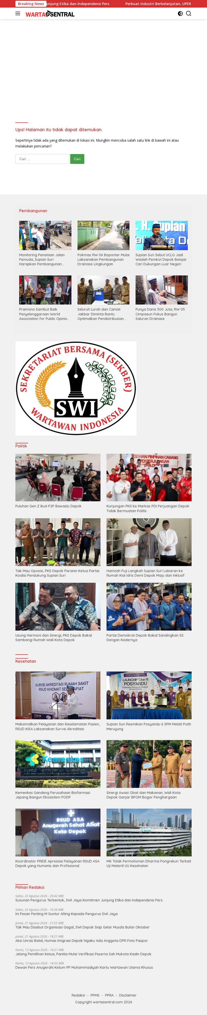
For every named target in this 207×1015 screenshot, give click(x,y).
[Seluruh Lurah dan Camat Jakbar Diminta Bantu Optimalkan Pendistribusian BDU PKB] (103, 290)
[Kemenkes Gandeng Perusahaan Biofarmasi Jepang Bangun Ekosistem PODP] (57, 764)
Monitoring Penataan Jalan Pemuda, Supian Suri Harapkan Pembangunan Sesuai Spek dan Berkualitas (43, 260)
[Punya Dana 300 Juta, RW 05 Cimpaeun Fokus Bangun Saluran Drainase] (162, 290)
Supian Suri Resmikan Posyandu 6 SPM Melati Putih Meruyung (149, 726)
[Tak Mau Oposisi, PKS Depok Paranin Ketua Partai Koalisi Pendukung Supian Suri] (57, 542)
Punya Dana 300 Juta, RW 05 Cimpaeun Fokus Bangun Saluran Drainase (160, 314)
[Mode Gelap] (180, 13)
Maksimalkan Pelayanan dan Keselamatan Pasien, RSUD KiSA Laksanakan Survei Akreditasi (57, 726)
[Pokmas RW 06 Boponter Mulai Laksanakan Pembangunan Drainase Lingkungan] (103, 235)
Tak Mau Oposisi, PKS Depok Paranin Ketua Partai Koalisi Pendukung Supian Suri (57, 573)
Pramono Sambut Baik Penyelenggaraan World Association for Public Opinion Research (44, 314)
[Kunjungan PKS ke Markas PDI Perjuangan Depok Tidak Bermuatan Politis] (149, 478)
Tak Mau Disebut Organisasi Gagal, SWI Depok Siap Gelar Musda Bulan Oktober (82, 927)
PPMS (95, 995)
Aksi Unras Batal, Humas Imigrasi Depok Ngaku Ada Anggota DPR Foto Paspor (81, 940)
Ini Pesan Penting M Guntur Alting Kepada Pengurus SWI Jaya (66, 914)
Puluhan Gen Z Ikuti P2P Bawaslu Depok (48, 506)
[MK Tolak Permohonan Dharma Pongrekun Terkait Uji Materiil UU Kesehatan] (149, 833)
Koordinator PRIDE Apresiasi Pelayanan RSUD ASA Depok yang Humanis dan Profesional (57, 863)
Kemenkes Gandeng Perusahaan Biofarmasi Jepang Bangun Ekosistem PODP (52, 795)
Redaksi (78, 995)
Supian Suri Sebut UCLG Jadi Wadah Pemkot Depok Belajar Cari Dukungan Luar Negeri (161, 259)
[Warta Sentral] (49, 13)
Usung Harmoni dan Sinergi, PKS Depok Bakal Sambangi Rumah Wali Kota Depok (53, 637)
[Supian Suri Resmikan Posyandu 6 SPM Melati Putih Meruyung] (149, 696)
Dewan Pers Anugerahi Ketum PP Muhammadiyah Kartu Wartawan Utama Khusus (84, 967)
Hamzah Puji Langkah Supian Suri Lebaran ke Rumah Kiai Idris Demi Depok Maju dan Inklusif (146, 573)
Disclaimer (128, 995)
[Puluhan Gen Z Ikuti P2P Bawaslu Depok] (57, 478)
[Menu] (18, 13)
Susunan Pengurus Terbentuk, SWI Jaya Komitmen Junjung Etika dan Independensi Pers (89, 900)
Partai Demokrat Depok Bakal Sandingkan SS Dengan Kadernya (145, 637)
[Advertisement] (103, 62)
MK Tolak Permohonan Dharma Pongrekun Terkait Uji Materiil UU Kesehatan (149, 863)
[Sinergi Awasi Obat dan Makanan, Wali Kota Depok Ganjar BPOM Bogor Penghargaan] (149, 764)
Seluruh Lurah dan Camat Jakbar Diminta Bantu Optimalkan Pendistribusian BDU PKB (100, 314)
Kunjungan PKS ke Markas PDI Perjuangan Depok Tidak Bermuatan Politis (148, 508)
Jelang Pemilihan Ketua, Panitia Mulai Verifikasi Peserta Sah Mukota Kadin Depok (83, 954)
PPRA (109, 995)
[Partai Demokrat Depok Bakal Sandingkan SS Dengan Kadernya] (149, 607)
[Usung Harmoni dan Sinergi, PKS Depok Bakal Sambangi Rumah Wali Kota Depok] (57, 607)
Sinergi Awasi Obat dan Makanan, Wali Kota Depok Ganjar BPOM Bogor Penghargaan (143, 795)
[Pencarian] (189, 13)
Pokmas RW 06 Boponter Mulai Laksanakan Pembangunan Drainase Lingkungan (103, 259)
